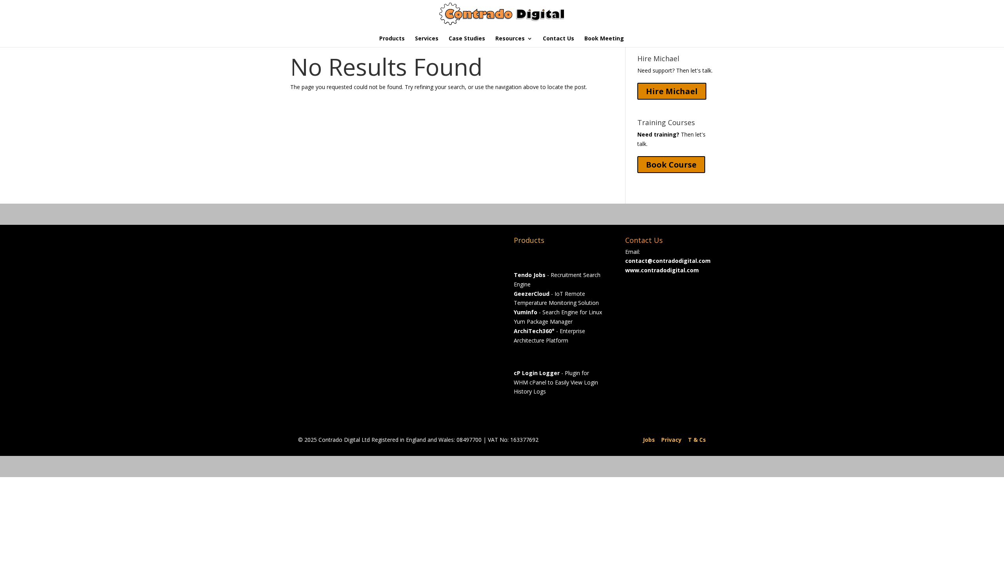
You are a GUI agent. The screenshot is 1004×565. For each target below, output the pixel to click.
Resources (510, 39)
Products (392, 39)
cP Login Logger (537, 373)
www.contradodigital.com (662, 270)
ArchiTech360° (534, 331)
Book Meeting (604, 39)
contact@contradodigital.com (668, 260)
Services (426, 39)
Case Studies (467, 39)
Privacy (671, 439)
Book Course (671, 164)
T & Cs (697, 439)
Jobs (649, 439)
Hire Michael (672, 91)
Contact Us (558, 39)
